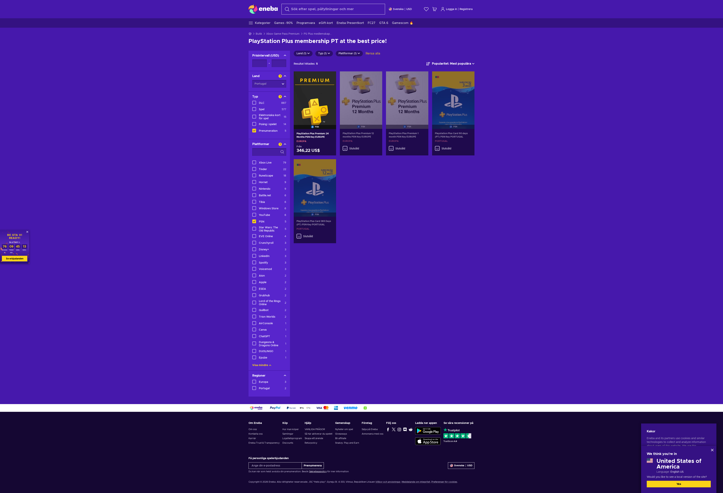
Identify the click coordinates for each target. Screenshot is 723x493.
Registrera (466, 9)
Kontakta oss (256, 434)
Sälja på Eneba (370, 429)
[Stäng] (712, 450)
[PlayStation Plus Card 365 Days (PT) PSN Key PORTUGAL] (315, 183)
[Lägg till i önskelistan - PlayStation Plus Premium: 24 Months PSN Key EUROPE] (329, 77)
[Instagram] (399, 429)
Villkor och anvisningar (387, 482)
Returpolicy (311, 443)
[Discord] (405, 429)
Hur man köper (290, 429)
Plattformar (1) (348, 53)
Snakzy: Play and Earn (347, 443)
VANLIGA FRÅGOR (315, 429)
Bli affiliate (340, 438)
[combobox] (333, 9)
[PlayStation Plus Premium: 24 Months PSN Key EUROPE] (315, 95)
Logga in (451, 9)
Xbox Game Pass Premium (283, 34)
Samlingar (287, 434)
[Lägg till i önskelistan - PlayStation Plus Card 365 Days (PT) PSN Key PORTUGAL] (329, 165)
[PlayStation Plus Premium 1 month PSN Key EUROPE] (407, 95)
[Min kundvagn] (434, 9)
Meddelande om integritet (416, 482)
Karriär (252, 438)
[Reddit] (411, 429)
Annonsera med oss (372, 434)
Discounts (287, 443)
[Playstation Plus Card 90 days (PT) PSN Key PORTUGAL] (453, 95)
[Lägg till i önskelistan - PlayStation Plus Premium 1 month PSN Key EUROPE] (421, 77)
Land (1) (301, 53)
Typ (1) (322, 53)
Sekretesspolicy (318, 471)
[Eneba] (263, 9)
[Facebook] (388, 429)
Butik (259, 34)
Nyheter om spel (344, 429)
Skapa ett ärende (314, 438)
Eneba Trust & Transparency (264, 443)
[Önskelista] (426, 9)
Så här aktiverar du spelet (318, 434)
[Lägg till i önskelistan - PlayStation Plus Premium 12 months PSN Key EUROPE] (375, 77)
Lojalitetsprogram (292, 438)
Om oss (253, 429)
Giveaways (341, 434)
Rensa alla (373, 53)
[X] (394, 429)
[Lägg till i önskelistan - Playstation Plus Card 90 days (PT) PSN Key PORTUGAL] (468, 77)
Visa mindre (260, 365)
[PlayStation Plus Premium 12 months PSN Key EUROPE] (361, 95)
